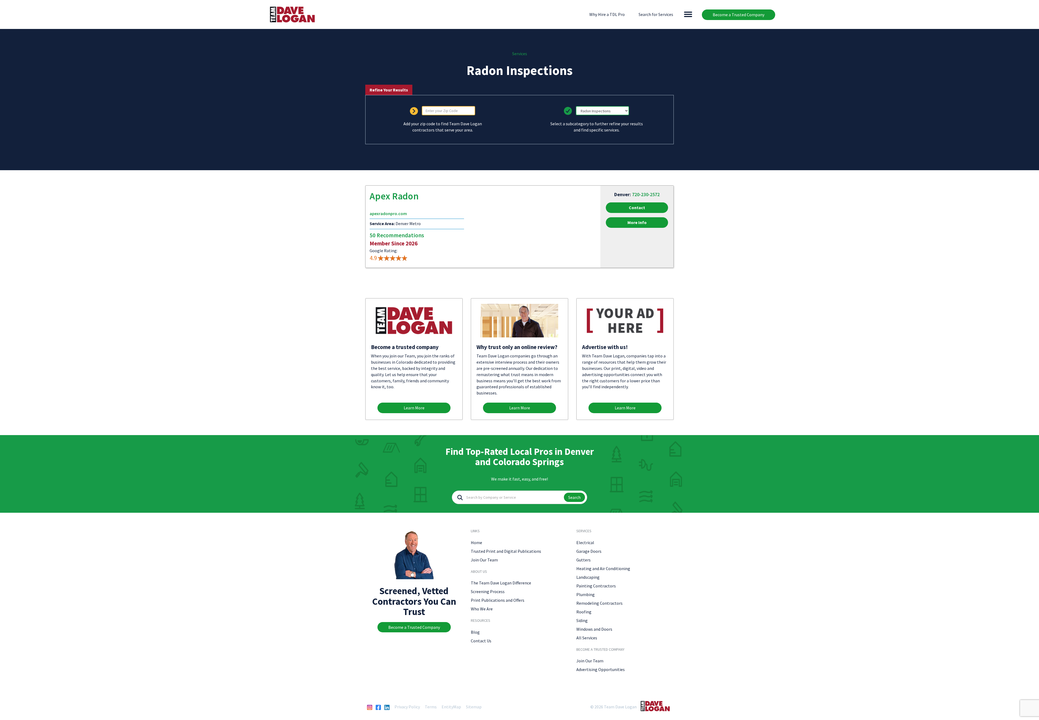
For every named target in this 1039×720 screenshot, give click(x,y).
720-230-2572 (646, 194)
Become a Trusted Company (738, 14)
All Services (586, 637)
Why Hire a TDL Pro (607, 14)
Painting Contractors (596, 586)
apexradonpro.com (388, 213)
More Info (637, 222)
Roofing (583, 611)
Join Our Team (484, 560)
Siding (582, 620)
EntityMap (451, 706)
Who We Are (482, 608)
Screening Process (488, 591)
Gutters (583, 560)
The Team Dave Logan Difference (501, 583)
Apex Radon (394, 196)
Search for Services (656, 14)
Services (519, 53)
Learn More (414, 407)
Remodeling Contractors (599, 603)
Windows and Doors (594, 629)
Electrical (585, 542)
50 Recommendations (397, 235)
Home (476, 542)
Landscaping (588, 577)
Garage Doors (588, 551)
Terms (431, 706)
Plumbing (585, 594)
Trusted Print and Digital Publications (506, 551)
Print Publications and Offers (497, 600)
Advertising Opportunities (600, 669)
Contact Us (481, 640)
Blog (475, 632)
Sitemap (474, 706)
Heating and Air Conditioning (603, 568)
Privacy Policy (407, 706)
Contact (637, 207)
